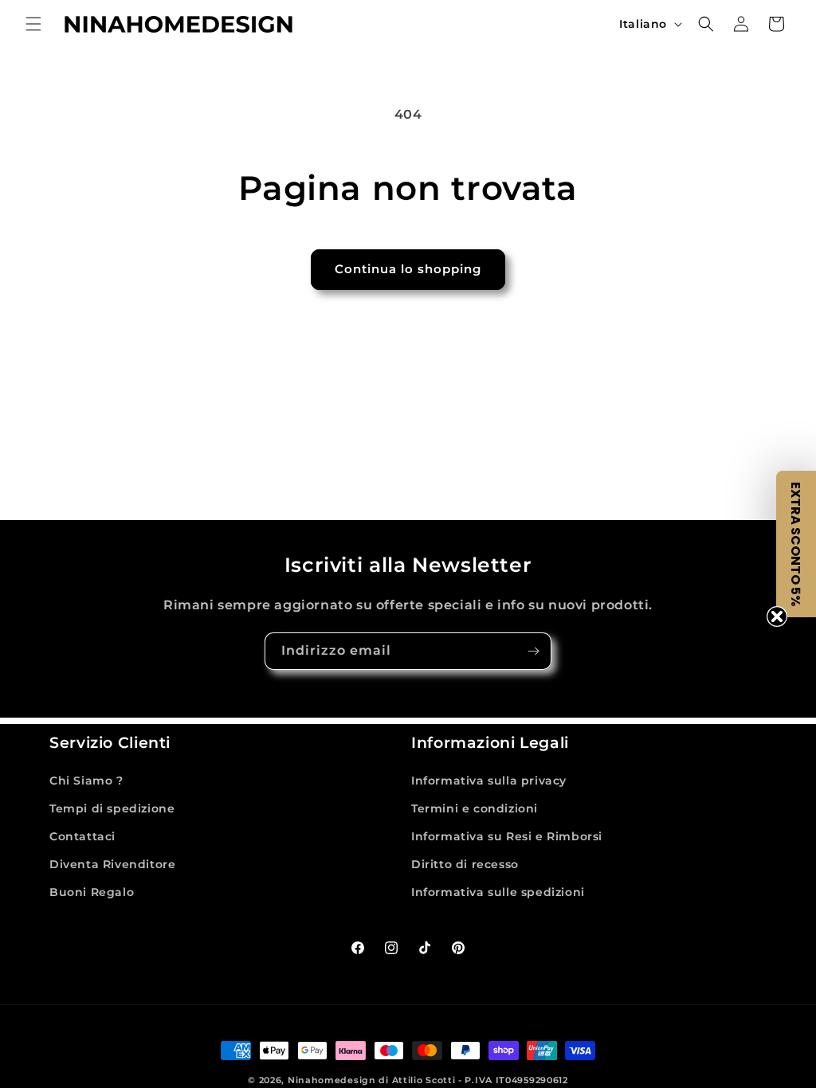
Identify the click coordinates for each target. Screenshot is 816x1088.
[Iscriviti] (533, 651)
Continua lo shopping (408, 268)
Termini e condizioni (474, 808)
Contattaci (82, 836)
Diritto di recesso (465, 864)
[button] (33, 23)
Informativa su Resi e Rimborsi (506, 836)
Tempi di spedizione (112, 808)
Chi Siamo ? (86, 780)
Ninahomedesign (332, 1080)
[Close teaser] (777, 616)
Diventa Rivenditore (112, 864)
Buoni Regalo (91, 892)
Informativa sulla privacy (489, 780)
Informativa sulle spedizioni (498, 892)
